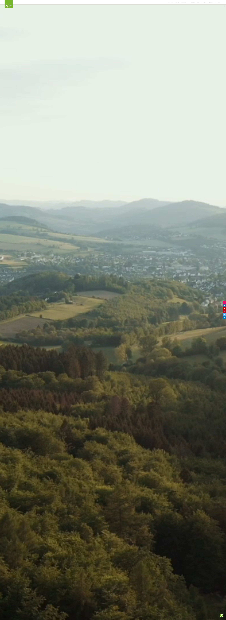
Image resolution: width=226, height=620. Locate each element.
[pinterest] (224, 311)
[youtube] (224, 308)
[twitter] (224, 314)
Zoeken (211, 2)
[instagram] (224, 302)
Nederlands (217, 2)
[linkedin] (224, 317)
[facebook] (224, 305)
